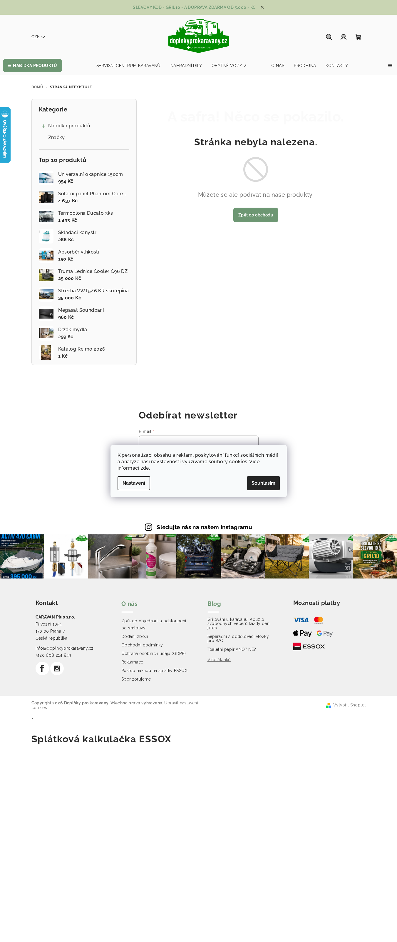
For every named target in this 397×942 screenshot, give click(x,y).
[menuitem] (32, 65)
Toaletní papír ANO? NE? (231, 649)
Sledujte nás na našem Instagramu (204, 527)
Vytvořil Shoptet (349, 705)
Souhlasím (263, 483)
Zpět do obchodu (255, 215)
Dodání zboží (134, 636)
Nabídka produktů (69, 126)
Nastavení (134, 483)
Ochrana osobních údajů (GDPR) (153, 653)
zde (145, 468)
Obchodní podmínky (142, 645)
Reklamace (132, 662)
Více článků (219, 659)
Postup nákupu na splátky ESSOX (154, 670)
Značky (56, 137)
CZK (35, 36)
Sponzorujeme (136, 679)
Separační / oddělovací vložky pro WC (238, 638)
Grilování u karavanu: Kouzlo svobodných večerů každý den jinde (238, 623)
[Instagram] (57, 668)
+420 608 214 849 (53, 655)
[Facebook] (42, 668)
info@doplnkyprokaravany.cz (65, 648)
